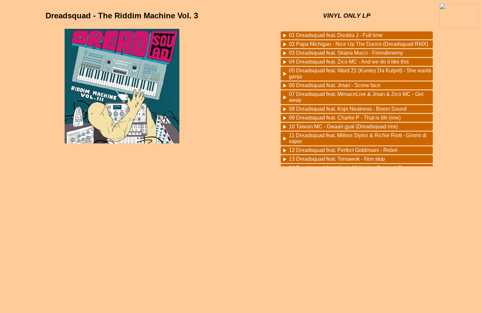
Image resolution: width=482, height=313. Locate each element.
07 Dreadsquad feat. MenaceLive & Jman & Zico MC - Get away (356, 97)
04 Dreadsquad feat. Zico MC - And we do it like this (349, 61)
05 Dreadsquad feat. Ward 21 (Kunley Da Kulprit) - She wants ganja (360, 73)
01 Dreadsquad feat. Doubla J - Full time (336, 35)
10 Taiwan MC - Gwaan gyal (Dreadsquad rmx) (343, 126)
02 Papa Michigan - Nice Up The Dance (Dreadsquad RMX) (358, 44)
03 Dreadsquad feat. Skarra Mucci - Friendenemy (346, 53)
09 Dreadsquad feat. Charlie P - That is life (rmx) (345, 117)
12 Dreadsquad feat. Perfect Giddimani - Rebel (343, 150)
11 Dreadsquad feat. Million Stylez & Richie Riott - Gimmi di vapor (358, 138)
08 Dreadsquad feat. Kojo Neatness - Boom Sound (348, 109)
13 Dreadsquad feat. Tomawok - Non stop (337, 159)
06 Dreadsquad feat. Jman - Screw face (334, 85)
